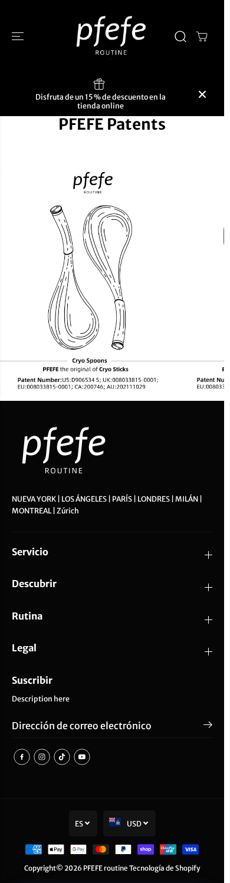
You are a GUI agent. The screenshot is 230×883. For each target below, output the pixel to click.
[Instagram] (42, 757)
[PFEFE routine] (112, 36)
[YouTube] (82, 757)
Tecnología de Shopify (164, 868)
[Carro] (201, 36)
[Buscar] (180, 36)
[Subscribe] (207, 726)
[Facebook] (22, 757)
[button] (19, 36)
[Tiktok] (62, 757)
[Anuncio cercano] (202, 94)
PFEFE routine (105, 868)
